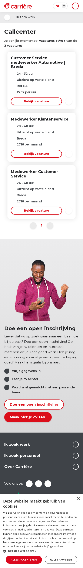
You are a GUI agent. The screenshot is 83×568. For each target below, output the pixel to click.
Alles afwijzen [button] (61, 559)
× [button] (78, 498)
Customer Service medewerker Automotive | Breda (38, 62)
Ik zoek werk (25, 17)
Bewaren (68, 101)
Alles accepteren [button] (24, 559)
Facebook (29, 483)
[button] (41, 551)
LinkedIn (38, 483)
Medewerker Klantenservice (40, 119)
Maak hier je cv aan (28, 417)
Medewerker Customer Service (34, 174)
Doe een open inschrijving (34, 404)
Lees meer (76, 444)
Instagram (47, 483)
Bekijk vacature (36, 101)
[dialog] (41, 531)
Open (7, 17)
